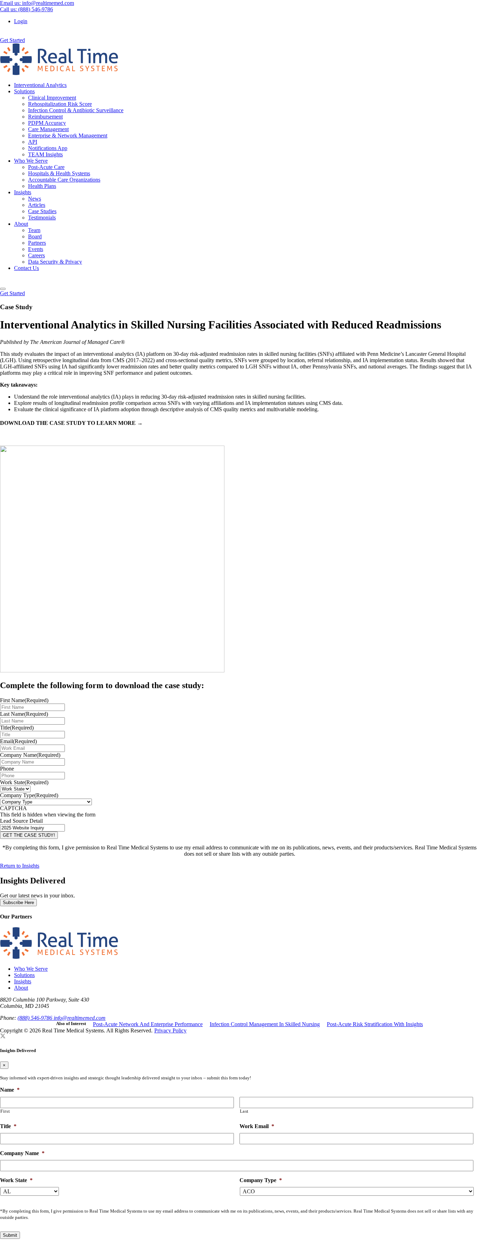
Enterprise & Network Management (67, 135)
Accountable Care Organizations (64, 180)
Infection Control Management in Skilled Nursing (265, 1024)
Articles (36, 205)
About (21, 224)
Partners (37, 243)
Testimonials (42, 218)
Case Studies (42, 211)
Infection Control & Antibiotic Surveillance (75, 110)
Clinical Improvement (52, 98)
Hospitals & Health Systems (59, 173)
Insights (22, 192)
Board (35, 236)
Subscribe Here (18, 902)
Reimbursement (45, 117)
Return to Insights (19, 866)
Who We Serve (31, 161)
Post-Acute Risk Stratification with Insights (375, 1024)
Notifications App (47, 148)
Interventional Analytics (40, 85)
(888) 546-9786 (36, 1018)
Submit (10, 1235)
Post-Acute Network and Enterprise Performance (148, 1024)
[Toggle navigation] (3, 289)
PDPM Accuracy (47, 123)
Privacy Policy (170, 1030)
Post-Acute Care (46, 167)
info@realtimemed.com (80, 1018)
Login (20, 21)
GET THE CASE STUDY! (29, 835)
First (5, 1111)
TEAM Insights (45, 154)
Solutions (24, 91)
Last (244, 1111)
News (34, 199)
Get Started (12, 40)
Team (34, 230)
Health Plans (42, 186)
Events (35, 249)
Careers (36, 255)
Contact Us (26, 268)
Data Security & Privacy (55, 262)
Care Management (48, 129)
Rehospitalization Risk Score (60, 104)
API (32, 142)
